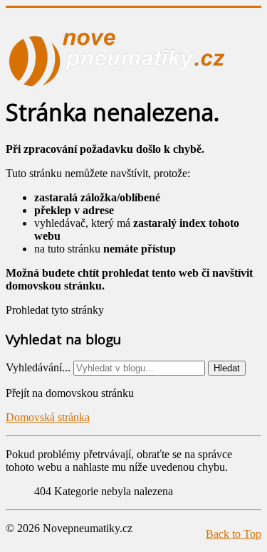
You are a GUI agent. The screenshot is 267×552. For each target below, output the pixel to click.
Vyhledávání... (38, 367)
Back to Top (233, 534)
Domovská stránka (48, 417)
